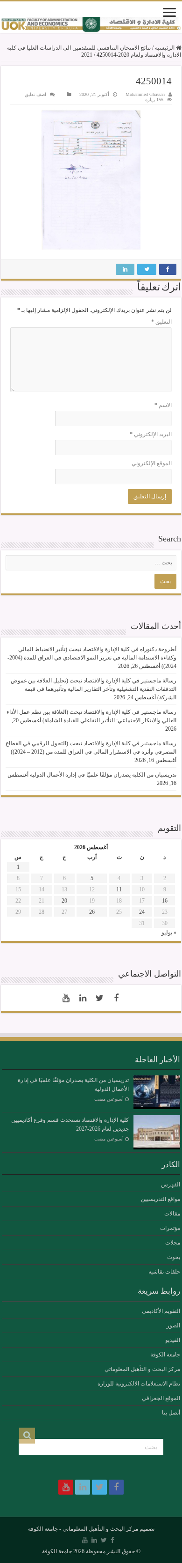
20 (64, 900)
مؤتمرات (170, 1228)
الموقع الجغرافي (161, 1398)
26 (92, 912)
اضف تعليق (35, 94)
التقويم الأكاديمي (161, 1311)
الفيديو (172, 1340)
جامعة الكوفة (165, 1354)
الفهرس (170, 1184)
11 (119, 889)
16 (165, 900)
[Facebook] (116, 998)
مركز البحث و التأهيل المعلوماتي (142, 1369)
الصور (173, 1325)
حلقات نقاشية (164, 1271)
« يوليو (168, 932)
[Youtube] (65, 998)
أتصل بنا (171, 1412)
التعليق (161, 322)
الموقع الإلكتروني (152, 463)
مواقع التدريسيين (160, 1199)
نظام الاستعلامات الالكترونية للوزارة (139, 1383)
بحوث (173, 1257)
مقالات (172, 1213)
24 (142, 912)
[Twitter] (99, 998)
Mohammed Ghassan (145, 94)
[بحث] (27, 1436)
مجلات (172, 1242)
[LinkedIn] (82, 998)
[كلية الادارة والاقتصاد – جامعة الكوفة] (91, 25)
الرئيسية (165, 47)
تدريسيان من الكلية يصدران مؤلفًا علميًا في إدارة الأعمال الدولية (103, 774)
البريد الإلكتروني (151, 434)
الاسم (163, 405)
